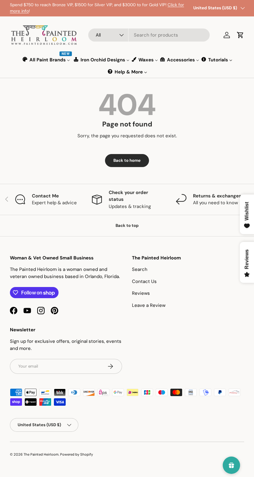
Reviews (141, 293)
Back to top (127, 225)
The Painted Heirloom (41, 454)
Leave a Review (148, 305)
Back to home (127, 160)
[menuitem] (46, 60)
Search (139, 269)
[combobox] (149, 35)
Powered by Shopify (76, 454)
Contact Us (144, 281)
